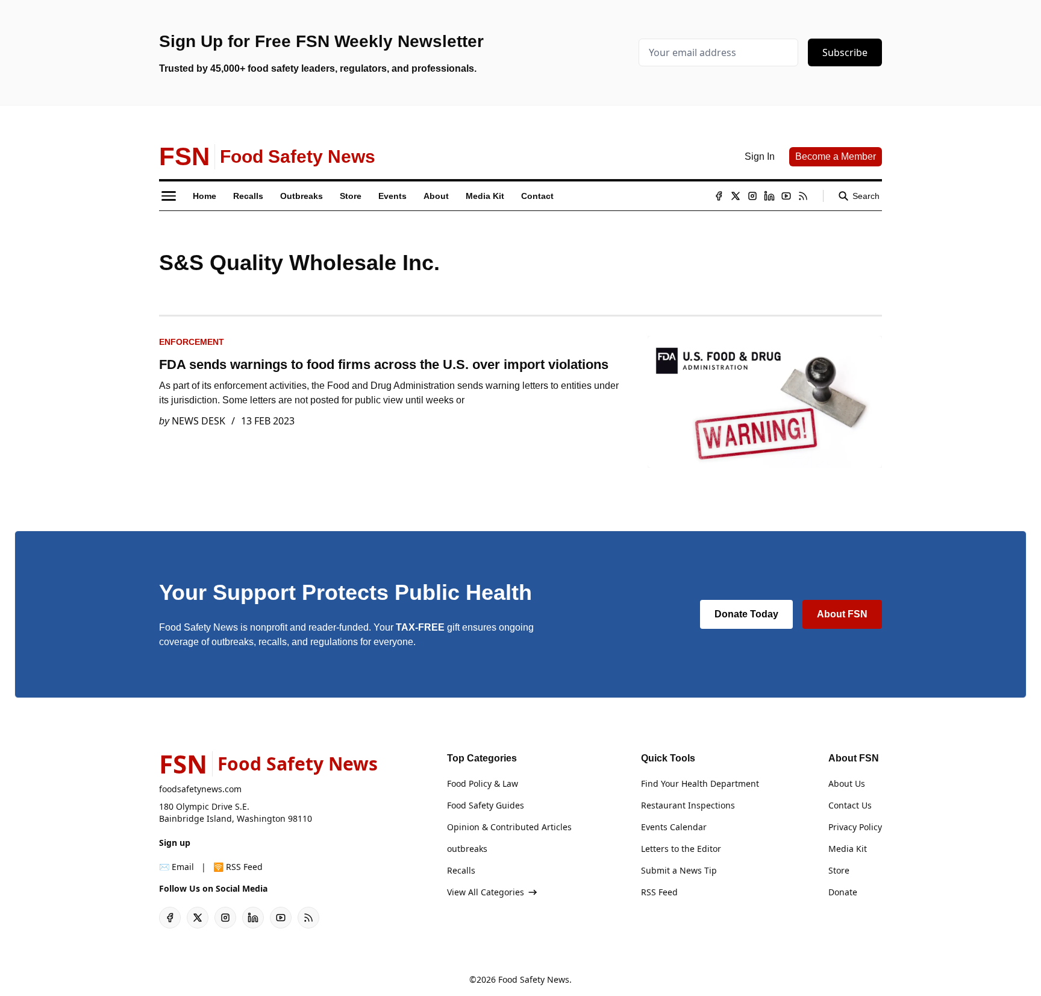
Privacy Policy (855, 827)
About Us (846, 783)
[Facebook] (718, 196)
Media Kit (847, 848)
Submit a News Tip (679, 870)
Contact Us (850, 805)
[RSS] (803, 196)
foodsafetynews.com (200, 789)
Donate (842, 892)
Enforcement (191, 342)
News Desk (198, 420)
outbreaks (467, 848)
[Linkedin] (769, 196)
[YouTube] (786, 196)
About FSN (842, 614)
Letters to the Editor (681, 848)
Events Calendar (674, 827)
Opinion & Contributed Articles (509, 827)
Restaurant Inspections (688, 805)
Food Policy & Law (482, 783)
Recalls (461, 870)
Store (838, 870)
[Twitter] (735, 196)
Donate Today (746, 614)
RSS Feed (659, 892)
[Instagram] (752, 196)
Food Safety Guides (485, 805)
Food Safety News (533, 979)
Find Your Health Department (700, 783)
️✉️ (176, 866)
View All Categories (485, 892)
